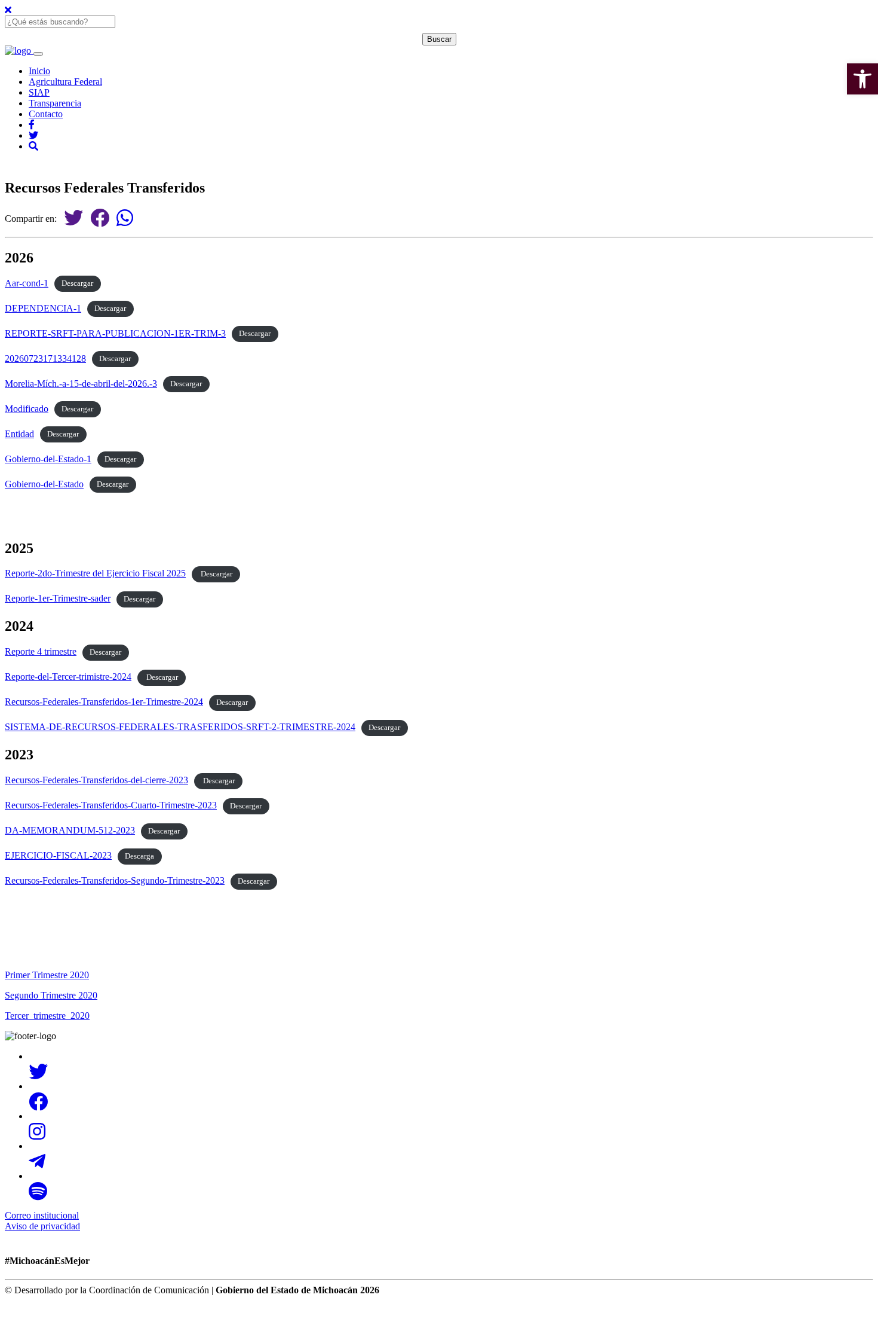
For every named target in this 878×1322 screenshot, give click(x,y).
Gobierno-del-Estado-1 (48, 459)
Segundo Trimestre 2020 (51, 995)
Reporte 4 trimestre (40, 651)
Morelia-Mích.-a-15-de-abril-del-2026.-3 (81, 383)
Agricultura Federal (65, 82)
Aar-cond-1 (26, 283)
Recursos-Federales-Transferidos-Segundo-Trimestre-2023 (115, 880)
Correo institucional (42, 1215)
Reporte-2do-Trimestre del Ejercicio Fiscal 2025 (95, 573)
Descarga (139, 856)
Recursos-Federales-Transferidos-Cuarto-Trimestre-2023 (111, 805)
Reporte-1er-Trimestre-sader (57, 598)
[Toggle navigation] (38, 54)
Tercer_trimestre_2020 (47, 1015)
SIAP (39, 92)
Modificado (26, 409)
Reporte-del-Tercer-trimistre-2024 (68, 676)
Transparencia (55, 103)
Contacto (46, 114)
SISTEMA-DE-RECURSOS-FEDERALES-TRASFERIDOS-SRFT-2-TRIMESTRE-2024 (180, 727)
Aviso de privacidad (42, 1226)
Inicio (39, 71)
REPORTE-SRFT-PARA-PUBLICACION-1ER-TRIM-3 (115, 333)
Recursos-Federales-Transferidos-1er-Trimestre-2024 (104, 702)
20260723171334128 (45, 358)
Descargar (77, 284)
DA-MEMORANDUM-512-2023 (70, 830)
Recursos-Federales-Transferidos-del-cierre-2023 (96, 780)
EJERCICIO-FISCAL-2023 (58, 855)
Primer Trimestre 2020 (47, 975)
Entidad (19, 434)
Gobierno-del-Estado (44, 484)
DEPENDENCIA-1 (43, 308)
